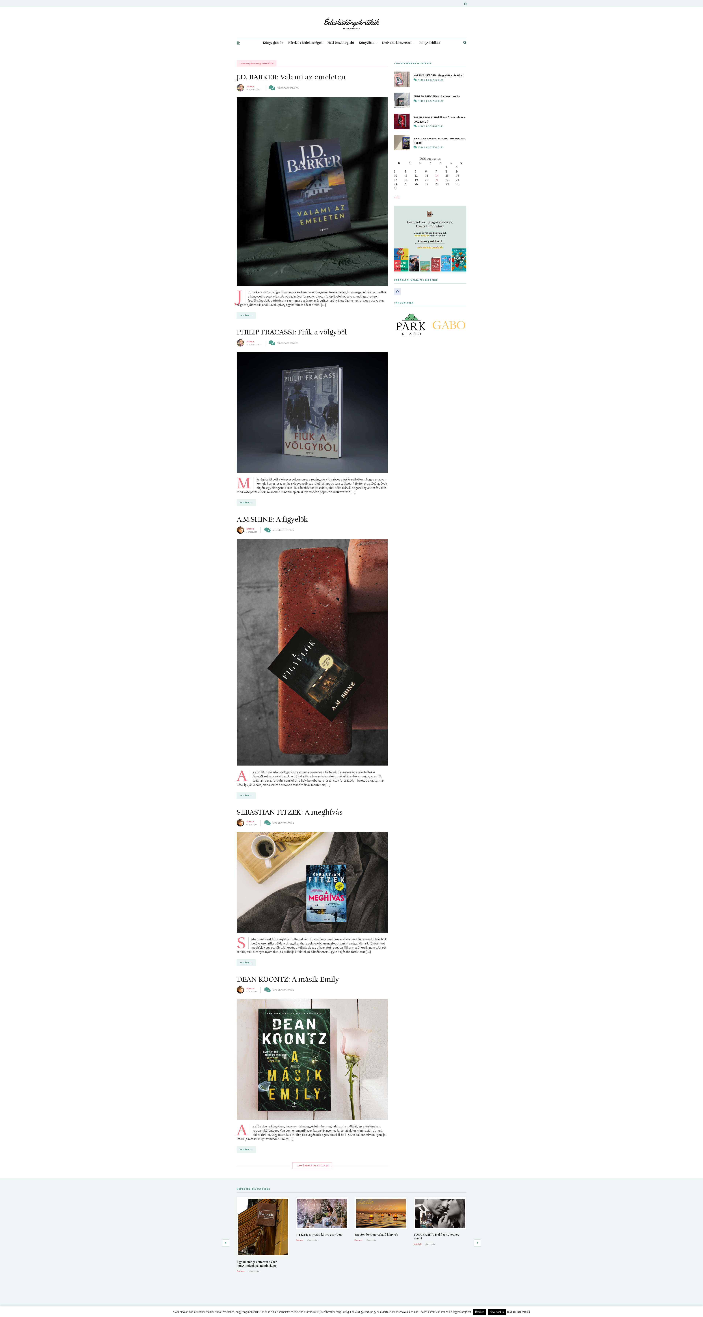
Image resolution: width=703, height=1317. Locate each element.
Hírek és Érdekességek (305, 43)
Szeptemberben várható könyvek (376, 1234)
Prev (399, 325)
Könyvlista (366, 43)
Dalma (250, 86)
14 (436, 176)
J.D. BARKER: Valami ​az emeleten (291, 77)
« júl (396, 197)
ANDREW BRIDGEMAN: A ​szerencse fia (437, 96)
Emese (250, 528)
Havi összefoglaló (340, 43)
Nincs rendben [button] (497, 1312)
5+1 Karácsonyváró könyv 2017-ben (319, 1234)
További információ (518, 1312)
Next (461, 325)
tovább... (246, 315)
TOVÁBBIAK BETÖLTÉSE (313, 1165)
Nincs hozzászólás (287, 88)
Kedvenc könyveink (397, 43)
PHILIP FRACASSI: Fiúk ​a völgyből (292, 332)
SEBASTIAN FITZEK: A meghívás (290, 812)
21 (436, 180)
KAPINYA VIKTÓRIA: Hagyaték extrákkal (438, 75)
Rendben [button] (479, 1312)
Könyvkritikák (429, 43)
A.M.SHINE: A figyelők (272, 519)
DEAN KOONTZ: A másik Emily (288, 979)
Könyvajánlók (273, 43)
